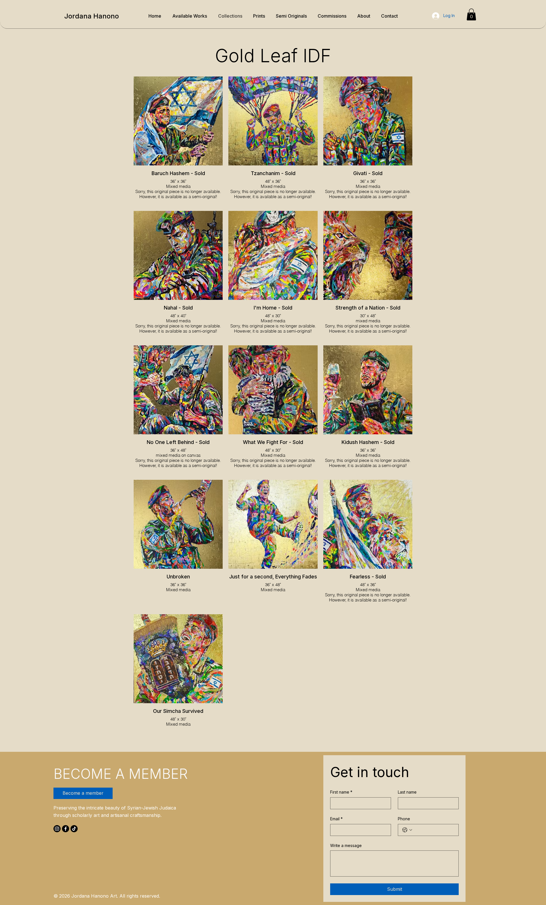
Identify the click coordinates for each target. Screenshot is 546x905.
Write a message (346, 845)
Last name (407, 792)
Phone (404, 818)
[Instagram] (57, 828)
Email (336, 818)
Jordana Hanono (91, 16)
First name (341, 792)
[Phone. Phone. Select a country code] (407, 830)
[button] (471, 14)
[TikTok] (74, 828)
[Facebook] (65, 828)
